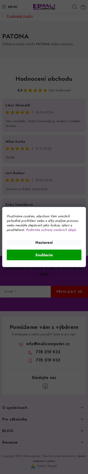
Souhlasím (44, 255)
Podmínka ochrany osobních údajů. (51, 229)
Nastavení (44, 242)
